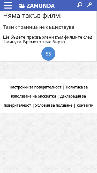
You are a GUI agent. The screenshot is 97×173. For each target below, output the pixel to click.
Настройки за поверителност (36, 87)
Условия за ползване (53, 105)
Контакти (85, 105)
